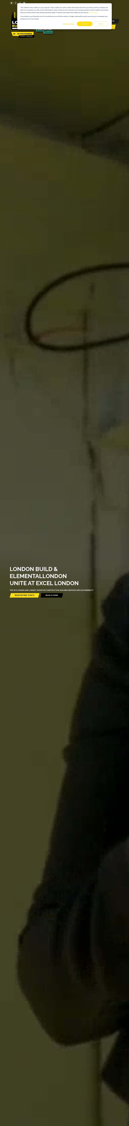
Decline (101, 24)
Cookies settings (68, 24)
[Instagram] (16, 3)
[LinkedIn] (11, 3)
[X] (20, 3)
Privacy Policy (93, 12)
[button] (24, 595)
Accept (84, 24)
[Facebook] (24, 3)
